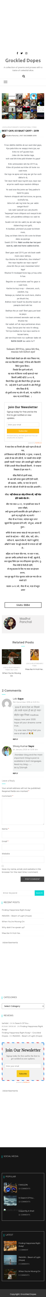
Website (6, 853)
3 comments (24, 1264)
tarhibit (5, 1023)
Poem (34, 127)
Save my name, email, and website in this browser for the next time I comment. (21, 871)
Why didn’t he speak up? (13, 927)
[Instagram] (26, 53)
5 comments (24, 1275)
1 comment (23, 1250)
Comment (7, 796)
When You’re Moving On (13, 921)
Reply (15, 739)
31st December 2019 (28, 135)
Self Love (14, 670)
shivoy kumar (20, 746)
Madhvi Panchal (12, 136)
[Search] (23, 76)
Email (5, 841)
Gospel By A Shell (26, 1211)
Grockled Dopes (23, 60)
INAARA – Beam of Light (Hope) (17, 916)
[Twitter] (21, 53)
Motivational (25, 127)
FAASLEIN (23, 1185)
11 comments (24, 1215)
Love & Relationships (10, 127)
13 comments (24, 1189)
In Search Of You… (21, 1023)
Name (5, 828)
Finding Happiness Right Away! (16, 910)
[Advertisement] (23, 23)
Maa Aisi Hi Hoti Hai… (34, 669)
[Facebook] (17, 53)
